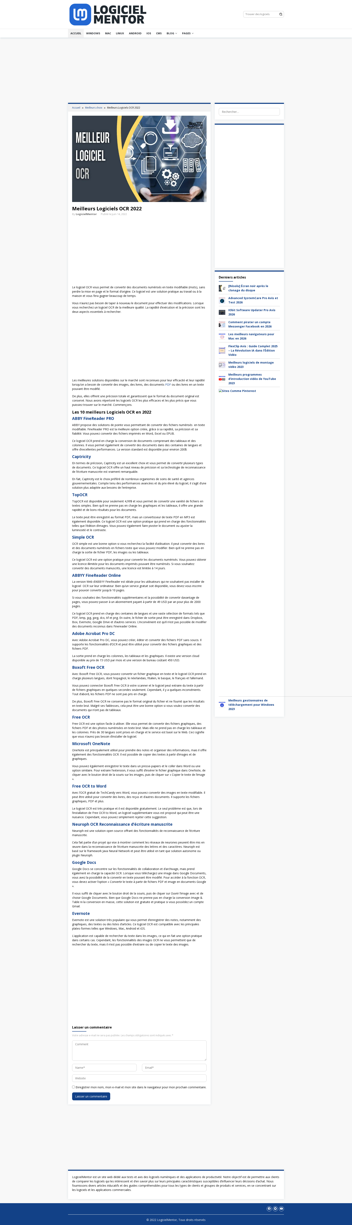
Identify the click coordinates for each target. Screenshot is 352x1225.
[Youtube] (281, 1208)
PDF (168, 384)
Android (135, 33)
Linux (120, 33)
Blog (170, 33)
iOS (148, 33)
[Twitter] (275, 1208)
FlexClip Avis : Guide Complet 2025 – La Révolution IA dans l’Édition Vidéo (253, 350)
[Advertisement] (176, 70)
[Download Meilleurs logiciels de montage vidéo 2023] (222, 364)
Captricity (81, 456)
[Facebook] (269, 1208)
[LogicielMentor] (108, 14)
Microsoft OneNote (91, 743)
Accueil (75, 33)
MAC (108, 33)
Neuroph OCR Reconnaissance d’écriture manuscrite (122, 824)
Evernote (81, 913)
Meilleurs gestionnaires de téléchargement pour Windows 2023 (251, 705)
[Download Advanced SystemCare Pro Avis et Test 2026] (222, 300)
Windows (93, 33)
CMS (159, 33)
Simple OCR (83, 537)
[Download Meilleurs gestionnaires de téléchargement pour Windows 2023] (222, 704)
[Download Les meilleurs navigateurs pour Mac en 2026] (222, 336)
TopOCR (79, 494)
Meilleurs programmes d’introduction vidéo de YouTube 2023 (252, 379)
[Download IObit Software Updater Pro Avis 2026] (222, 312)
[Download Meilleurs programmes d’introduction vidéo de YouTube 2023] (222, 379)
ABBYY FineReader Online (96, 575)
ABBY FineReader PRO (93, 418)
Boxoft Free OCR (88, 667)
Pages (186, 33)
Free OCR (81, 717)
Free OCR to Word (89, 786)
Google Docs (84, 862)
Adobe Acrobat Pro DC (93, 633)
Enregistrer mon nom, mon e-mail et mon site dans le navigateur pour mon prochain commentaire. (141, 1087)
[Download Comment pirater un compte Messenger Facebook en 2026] (222, 324)
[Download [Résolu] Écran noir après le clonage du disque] (222, 288)
